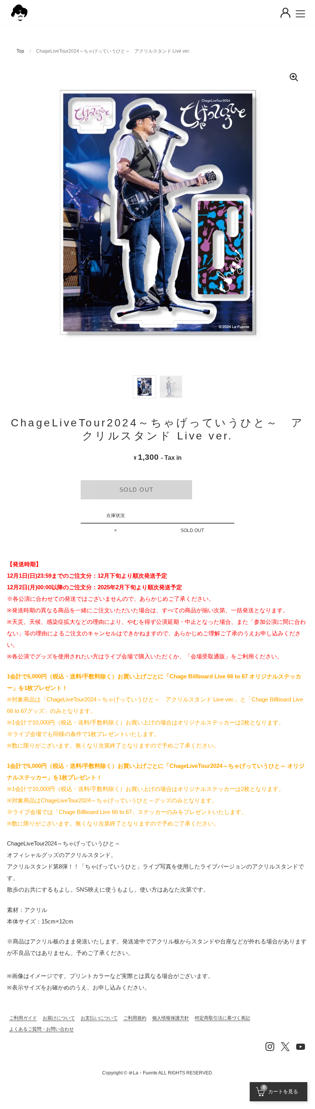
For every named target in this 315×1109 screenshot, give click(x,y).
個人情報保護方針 (170, 1018)
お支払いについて (99, 1018)
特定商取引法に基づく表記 (222, 1018)
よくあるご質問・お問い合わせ (41, 1029)
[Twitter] (285, 1046)
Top (20, 51)
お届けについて (59, 1018)
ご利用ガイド (23, 1018)
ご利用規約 (134, 1018)
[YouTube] (300, 1046)
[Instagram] (269, 1046)
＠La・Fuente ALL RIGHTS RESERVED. (170, 1073)
